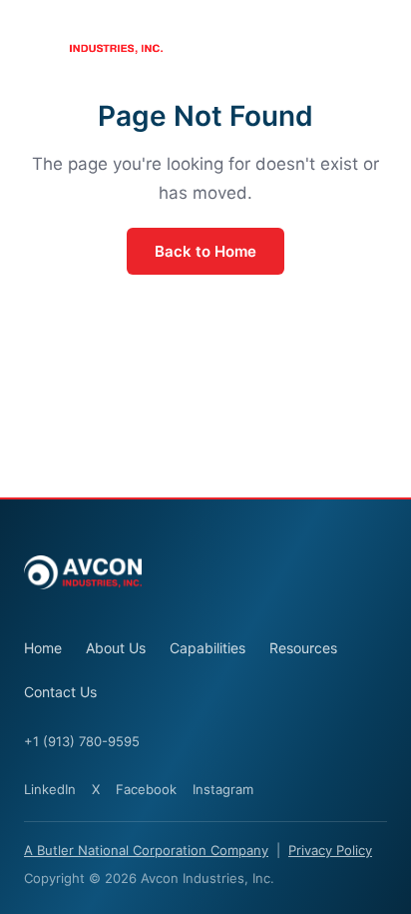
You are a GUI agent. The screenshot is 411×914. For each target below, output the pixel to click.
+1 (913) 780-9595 (82, 741)
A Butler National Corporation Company (146, 850)
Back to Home (205, 251)
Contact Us (60, 691)
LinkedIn (50, 789)
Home (43, 647)
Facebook (146, 789)
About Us (116, 647)
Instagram (223, 789)
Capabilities (207, 647)
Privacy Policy (330, 850)
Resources (303, 647)
